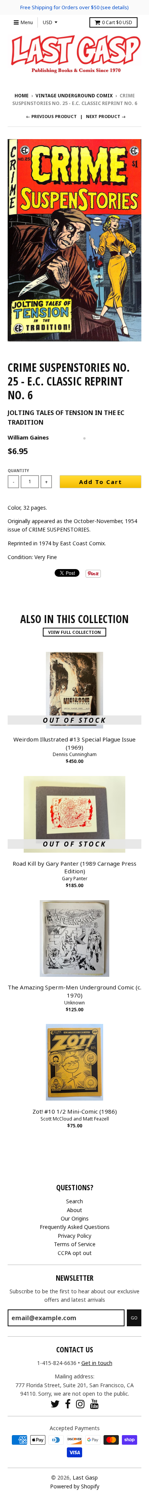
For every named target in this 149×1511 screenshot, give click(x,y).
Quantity (18, 470)
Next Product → (106, 116)
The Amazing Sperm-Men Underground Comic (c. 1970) (74, 991)
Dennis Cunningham (75, 754)
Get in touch (96, 1363)
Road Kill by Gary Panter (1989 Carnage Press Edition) (74, 867)
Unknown (74, 1002)
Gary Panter (74, 878)
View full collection (74, 632)
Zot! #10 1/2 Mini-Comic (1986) (74, 1111)
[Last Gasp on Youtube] (94, 1404)
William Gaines (28, 437)
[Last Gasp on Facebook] (68, 1404)
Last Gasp (85, 1477)
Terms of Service (75, 1244)
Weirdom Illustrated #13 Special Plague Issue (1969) (74, 743)
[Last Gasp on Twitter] (55, 1404)
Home (22, 95)
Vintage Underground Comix (74, 95)
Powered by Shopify (74, 1486)
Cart (117, 22)
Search (74, 1201)
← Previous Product (51, 116)
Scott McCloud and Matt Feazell (74, 1119)
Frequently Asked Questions (75, 1226)
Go (134, 1318)
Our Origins (75, 1218)
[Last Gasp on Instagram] (80, 1404)
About (74, 1210)
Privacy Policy (74, 1235)
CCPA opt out (75, 1253)
